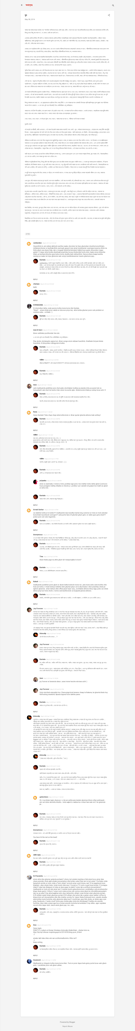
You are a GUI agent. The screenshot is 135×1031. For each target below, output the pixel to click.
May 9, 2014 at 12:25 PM (53, 814)
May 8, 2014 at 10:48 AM (50, 330)
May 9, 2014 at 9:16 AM (53, 659)
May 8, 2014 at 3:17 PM (51, 459)
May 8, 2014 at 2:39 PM (53, 446)
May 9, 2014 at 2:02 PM (48, 855)
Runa (35, 412)
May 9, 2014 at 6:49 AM (53, 594)
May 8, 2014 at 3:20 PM (51, 360)
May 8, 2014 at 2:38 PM (53, 419)
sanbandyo (37, 243)
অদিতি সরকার (36, 855)
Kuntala (42, 260)
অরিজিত (42, 360)
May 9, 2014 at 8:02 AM (57, 644)
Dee (34, 925)
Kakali (35, 582)
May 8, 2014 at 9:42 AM (49, 243)
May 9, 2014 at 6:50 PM (50, 876)
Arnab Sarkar (38, 510)
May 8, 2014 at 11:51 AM (45, 435)
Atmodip (43, 633)
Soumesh (37, 960)
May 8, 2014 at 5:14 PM (51, 510)
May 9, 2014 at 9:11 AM (53, 841)
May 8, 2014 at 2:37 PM (53, 394)
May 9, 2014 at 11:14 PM (49, 960)
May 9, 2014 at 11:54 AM (56, 797)
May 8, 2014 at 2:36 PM (53, 347)
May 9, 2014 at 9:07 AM (50, 830)
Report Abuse (67, 1026)
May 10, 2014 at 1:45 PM (53, 862)
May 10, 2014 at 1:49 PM (53, 702)
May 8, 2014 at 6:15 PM (53, 543)
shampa (36, 284)
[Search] (113, 6)
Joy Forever (38, 609)
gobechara (44, 797)
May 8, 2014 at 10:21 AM (53, 316)
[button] (109, 15)
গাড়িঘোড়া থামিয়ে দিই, (85, 59)
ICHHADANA (38, 305)
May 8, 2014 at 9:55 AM (47, 284)
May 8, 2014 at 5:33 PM (53, 470)
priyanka (43, 481)
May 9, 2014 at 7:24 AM (54, 633)
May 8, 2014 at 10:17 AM (53, 260)
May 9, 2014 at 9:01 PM (57, 689)
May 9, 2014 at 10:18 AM (51, 678)
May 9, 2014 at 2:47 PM (50, 556)
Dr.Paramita (38, 876)
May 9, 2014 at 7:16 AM (50, 608)
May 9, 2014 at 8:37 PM (44, 925)
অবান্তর (29, 5)
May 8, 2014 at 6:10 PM (50, 535)
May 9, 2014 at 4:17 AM (45, 581)
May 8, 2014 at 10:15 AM (51, 305)
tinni (35, 385)
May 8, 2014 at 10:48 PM (54, 480)
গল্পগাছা (28, 234)
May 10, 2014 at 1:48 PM (53, 567)
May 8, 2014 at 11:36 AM (44, 385)
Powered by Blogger (67, 1022)
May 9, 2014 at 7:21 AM (47, 716)
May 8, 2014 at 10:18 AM (53, 291)
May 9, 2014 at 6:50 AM (53, 371)
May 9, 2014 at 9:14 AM (53, 766)
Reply (35, 279)
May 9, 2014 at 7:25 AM (54, 755)
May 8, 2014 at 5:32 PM (53, 520)
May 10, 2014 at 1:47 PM (53, 909)
